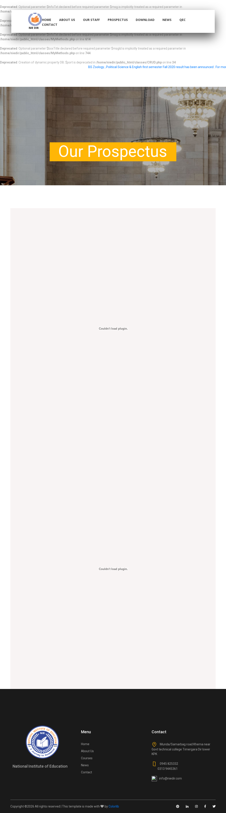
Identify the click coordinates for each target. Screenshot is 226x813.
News (166, 20)
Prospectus (118, 20)
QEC (182, 20)
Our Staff (91, 20)
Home (46, 20)
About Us (67, 20)
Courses (86, 758)
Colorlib (114, 806)
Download (145, 20)
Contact (49, 24)
